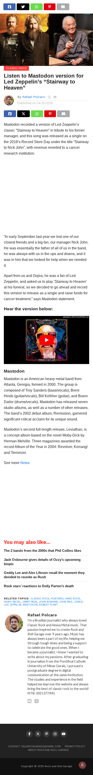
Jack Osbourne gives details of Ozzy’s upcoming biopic (42, 562)
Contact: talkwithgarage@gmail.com (34, 746)
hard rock (72, 598)
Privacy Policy (75, 746)
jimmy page (29, 601)
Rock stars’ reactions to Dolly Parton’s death (39, 586)
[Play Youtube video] (46, 340)
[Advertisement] (46, 196)
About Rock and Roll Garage (48, 750)
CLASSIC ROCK (39, 598)
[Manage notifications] (82, 765)
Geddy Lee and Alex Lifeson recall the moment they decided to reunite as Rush (44, 575)
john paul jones (71, 601)
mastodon (30, 604)
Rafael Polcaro (33, 97)
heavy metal (12, 601)
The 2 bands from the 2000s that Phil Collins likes (42, 550)
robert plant (48, 604)
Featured (57, 598)
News (25, 463)
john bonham (48, 601)
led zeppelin (12, 604)
